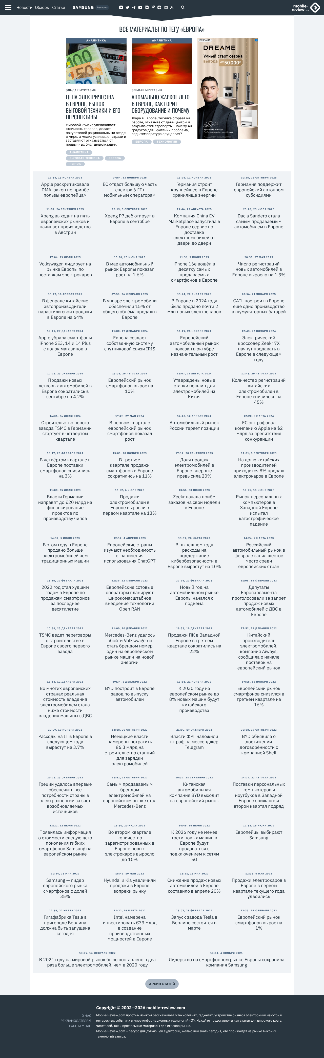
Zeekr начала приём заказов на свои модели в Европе (194, 502)
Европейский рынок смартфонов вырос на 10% (129, 385)
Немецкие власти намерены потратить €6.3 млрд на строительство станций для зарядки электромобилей (130, 750)
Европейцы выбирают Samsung (258, 835)
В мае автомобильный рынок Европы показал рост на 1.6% (130, 269)
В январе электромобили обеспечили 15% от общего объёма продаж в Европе (130, 309)
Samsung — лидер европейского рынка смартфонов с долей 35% (65, 888)
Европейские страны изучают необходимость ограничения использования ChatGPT (130, 553)
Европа (115, 158)
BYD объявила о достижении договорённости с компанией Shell (259, 744)
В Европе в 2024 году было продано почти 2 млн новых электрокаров (194, 306)
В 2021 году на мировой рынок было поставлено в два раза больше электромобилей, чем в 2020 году (97, 962)
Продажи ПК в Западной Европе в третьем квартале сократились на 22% (194, 643)
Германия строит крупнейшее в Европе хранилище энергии (194, 189)
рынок (75, 164)
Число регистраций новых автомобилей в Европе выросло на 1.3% (258, 269)
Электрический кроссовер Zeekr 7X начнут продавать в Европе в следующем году (259, 348)
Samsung (83, 7)
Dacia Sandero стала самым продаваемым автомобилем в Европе (259, 221)
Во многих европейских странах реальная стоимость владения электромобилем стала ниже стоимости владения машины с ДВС (65, 701)
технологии (167, 142)
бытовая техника (85, 158)
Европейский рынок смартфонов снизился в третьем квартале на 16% (258, 696)
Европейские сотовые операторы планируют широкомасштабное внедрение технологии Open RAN (129, 598)
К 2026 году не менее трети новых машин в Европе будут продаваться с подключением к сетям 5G (194, 845)
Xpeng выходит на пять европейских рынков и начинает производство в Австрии (65, 224)
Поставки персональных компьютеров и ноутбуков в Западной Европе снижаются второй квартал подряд (259, 795)
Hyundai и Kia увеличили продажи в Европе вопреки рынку (130, 885)
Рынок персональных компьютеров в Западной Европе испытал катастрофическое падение (259, 510)
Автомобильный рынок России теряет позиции (194, 425)
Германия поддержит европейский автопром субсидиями (259, 189)
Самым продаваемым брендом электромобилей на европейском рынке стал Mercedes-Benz (130, 795)
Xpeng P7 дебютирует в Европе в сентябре (130, 218)
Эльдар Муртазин (81, 90)
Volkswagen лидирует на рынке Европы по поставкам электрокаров (65, 269)
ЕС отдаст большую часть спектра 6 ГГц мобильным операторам (130, 189)
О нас (86, 1016)
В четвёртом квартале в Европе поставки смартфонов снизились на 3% (65, 468)
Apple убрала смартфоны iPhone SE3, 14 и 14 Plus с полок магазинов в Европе (65, 346)
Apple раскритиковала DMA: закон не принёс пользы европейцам (65, 189)
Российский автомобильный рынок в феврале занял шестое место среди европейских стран (259, 555)
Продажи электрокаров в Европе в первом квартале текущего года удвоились (259, 888)
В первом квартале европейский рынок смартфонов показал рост (129, 431)
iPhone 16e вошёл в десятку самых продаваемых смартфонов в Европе (194, 272)
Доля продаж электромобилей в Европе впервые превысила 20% (194, 468)
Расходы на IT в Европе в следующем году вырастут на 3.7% (65, 741)
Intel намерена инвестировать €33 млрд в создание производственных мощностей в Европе (129, 928)
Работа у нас (80, 1026)
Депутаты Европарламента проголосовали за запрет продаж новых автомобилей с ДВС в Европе (259, 600)
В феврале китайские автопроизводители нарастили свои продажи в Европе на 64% (65, 309)
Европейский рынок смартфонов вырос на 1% (258, 922)
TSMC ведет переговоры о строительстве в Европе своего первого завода (65, 643)
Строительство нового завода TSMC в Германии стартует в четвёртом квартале (65, 431)
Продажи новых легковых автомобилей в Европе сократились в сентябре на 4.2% (65, 388)
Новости (24, 7)
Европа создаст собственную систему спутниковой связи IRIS (129, 343)
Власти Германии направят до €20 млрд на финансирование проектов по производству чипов (65, 507)
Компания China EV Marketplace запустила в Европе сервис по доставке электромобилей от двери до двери (194, 229)
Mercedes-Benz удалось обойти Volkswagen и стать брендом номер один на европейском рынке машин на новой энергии (130, 648)
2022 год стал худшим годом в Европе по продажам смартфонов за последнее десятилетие (65, 598)
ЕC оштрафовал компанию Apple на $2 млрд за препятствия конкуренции (259, 431)
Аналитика (96, 40)
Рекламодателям (76, 1021)
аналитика (79, 152)
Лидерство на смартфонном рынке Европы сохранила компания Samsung (226, 962)
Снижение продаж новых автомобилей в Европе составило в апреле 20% (194, 885)
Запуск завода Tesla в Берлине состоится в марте (194, 922)
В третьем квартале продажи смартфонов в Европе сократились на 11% (130, 468)
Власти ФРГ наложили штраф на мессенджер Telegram (194, 741)
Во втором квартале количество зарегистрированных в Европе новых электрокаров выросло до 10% (129, 845)
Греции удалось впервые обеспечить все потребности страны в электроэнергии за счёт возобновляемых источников (65, 797)
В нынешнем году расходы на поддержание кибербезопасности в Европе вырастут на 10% (194, 555)
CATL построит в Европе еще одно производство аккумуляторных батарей (259, 306)
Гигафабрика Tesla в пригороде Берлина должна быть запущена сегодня (65, 925)
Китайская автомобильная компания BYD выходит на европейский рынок (194, 792)
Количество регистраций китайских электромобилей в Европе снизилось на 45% (259, 391)
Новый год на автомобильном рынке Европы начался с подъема (194, 595)
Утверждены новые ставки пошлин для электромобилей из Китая (194, 388)
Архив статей (162, 984)
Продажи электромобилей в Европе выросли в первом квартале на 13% (129, 505)
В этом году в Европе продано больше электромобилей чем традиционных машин (65, 553)
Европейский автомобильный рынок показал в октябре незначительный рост (194, 346)
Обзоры (42, 7)
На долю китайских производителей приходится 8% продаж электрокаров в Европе (259, 468)
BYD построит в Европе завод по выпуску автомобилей (130, 693)
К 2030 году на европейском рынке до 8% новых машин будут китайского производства (194, 699)
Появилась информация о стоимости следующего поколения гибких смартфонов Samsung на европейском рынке (65, 843)
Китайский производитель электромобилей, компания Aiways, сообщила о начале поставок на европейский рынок (258, 651)
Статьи (58, 7)
